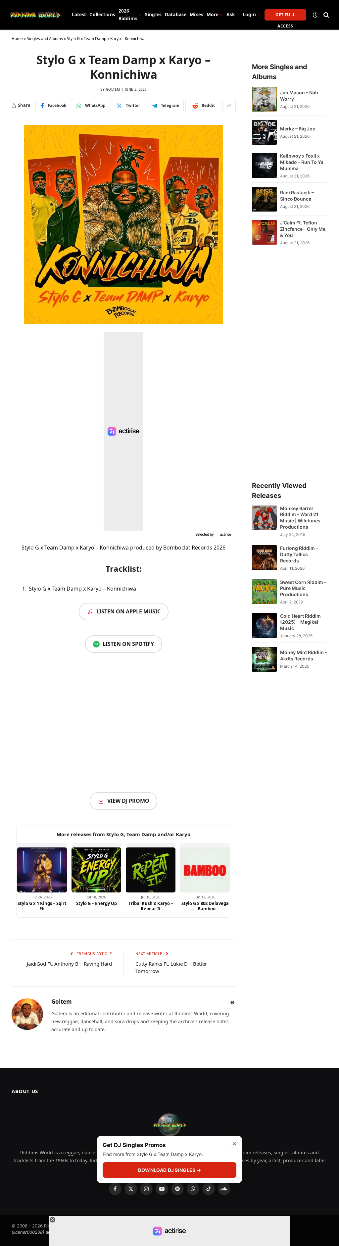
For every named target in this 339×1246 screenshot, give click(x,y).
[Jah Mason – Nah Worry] (264, 99)
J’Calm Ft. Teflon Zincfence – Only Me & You (302, 229)
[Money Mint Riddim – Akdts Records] (264, 659)
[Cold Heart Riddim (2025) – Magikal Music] (264, 626)
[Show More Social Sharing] (229, 105)
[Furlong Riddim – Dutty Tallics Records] (264, 558)
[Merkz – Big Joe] (264, 132)
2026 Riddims (128, 14)
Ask (230, 14)
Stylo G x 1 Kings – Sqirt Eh (42, 906)
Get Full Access (285, 16)
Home (17, 38)
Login (249, 14)
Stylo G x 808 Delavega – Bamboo (205, 906)
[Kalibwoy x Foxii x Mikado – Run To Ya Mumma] (264, 165)
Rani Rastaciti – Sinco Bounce (297, 196)
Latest (79, 14)
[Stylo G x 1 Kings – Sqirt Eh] (42, 867)
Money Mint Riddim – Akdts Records (303, 655)
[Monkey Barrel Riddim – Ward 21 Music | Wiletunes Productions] (264, 521)
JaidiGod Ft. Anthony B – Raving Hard (69, 963)
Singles (153, 14)
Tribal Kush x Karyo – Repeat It (150, 906)
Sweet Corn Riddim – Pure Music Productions (303, 588)
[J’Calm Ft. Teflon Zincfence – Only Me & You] (264, 232)
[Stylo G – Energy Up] (96, 867)
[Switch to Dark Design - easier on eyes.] (315, 15)
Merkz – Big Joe (297, 128)
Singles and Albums (45, 38)
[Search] (325, 14)
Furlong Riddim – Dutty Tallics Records (299, 554)
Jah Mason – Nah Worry (299, 96)
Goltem (113, 89)
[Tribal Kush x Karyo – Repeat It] (150, 867)
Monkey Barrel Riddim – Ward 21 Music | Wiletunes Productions (300, 517)
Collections (102, 14)
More (213, 14)
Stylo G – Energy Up (96, 903)
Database (175, 14)
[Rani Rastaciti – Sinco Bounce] (264, 199)
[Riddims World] (35, 15)
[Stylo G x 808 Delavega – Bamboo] (205, 867)
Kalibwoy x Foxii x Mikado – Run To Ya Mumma (301, 162)
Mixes (196, 14)
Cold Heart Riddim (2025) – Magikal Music (300, 622)
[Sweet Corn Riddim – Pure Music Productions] (264, 592)
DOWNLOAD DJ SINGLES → (169, 1170)
